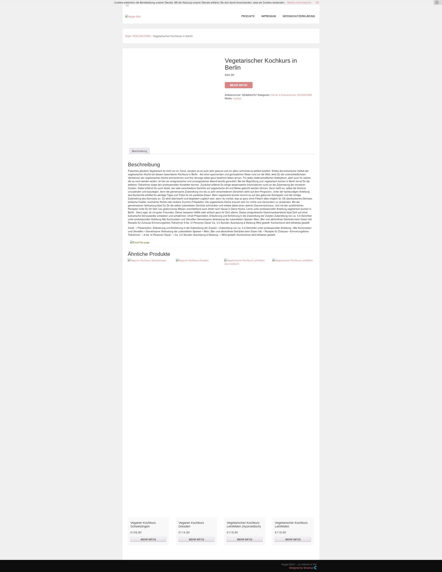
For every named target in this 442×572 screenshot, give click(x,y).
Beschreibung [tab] (139, 151)
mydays (237, 98)
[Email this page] (140, 242)
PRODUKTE (248, 16)
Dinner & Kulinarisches (283, 95)
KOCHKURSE (142, 36)
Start (128, 36)
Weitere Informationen (299, 2)
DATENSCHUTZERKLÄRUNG (299, 16)
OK (317, 2)
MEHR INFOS (238, 85)
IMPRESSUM (268, 16)
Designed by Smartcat (301, 567)
